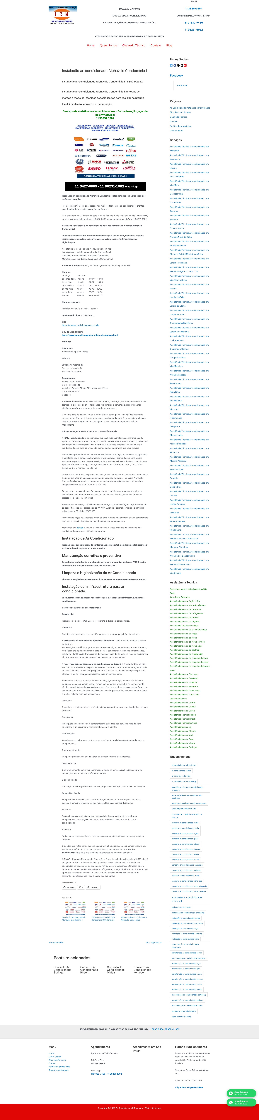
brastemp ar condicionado (184, 808)
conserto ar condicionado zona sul (187, 899)
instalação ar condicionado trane (185, 939)
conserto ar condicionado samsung (187, 865)
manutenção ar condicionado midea (187, 984)
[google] (178, 65)
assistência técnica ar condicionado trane (189, 803)
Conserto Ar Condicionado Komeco (142, 969)
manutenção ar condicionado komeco (187, 979)
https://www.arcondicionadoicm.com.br (80, 325)
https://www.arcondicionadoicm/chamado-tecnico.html (90, 335)
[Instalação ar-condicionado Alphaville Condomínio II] (75, 908)
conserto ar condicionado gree (185, 839)
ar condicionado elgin (181, 776)
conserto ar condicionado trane (185, 876)
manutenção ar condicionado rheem (187, 989)
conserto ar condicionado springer (186, 870)
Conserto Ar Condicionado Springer (62, 969)
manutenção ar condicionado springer (188, 1000)
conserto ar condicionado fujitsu (185, 833)
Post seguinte (154, 942)
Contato (174, 121)
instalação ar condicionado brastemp (188, 913)
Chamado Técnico (178, 117)
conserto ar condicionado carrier (185, 823)
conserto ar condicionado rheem (185, 859)
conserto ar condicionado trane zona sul (189, 891)
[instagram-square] (182, 65)
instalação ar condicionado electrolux (187, 923)
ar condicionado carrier (181, 771)
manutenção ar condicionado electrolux (189, 958)
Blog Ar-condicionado (180, 112)
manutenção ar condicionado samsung (189, 995)
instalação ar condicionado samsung (187, 934)
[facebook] (175, 65)
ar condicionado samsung (184, 781)
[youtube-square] (186, 65)
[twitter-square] (171, 65)
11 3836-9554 (193, 8)
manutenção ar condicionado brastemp (185, 945)
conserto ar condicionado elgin (185, 828)
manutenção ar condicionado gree (186, 969)
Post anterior (56, 942)
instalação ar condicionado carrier (186, 918)
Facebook (176, 75)
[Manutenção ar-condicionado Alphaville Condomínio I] (134, 908)
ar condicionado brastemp (184, 765)
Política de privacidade (181, 126)
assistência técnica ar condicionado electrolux (187, 796)
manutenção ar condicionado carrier (187, 953)
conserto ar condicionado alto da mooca (187, 816)
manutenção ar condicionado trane (187, 1005)
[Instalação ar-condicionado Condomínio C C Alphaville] (104, 908)
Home (51, 1053)
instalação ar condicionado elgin (185, 928)
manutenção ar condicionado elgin (186, 963)
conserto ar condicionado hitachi (185, 844)
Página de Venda (153, 1108)
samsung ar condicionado (184, 1011)
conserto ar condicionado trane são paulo (189, 886)
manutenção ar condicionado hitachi (187, 974)
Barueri (80, 527)
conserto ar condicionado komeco (186, 849)
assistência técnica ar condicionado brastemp (187, 788)
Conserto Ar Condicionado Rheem (89, 969)
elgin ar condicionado (181, 907)
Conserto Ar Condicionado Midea (116, 969)
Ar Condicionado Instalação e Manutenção (190, 108)
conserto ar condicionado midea (185, 854)
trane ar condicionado (181, 1017)
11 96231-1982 (194, 29)
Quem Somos (176, 130)
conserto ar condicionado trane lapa (187, 881)
